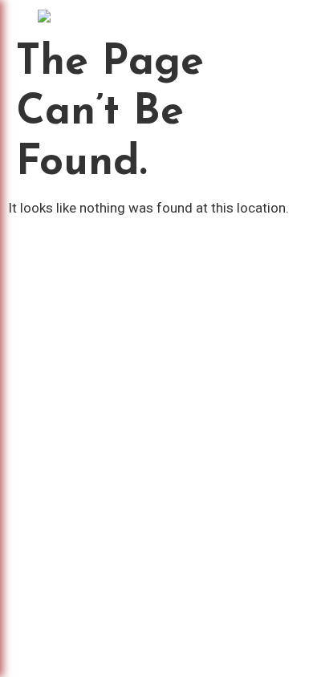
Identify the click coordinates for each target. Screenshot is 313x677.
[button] (153, 16)
